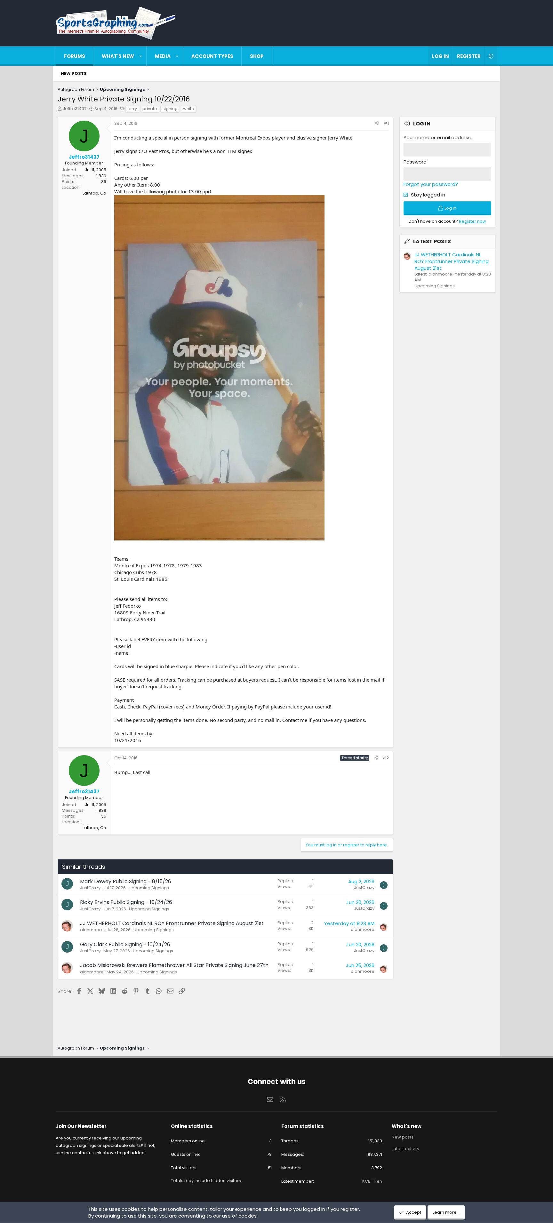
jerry (132, 109)
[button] (140, 56)
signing (170, 109)
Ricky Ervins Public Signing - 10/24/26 (126, 902)
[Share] (377, 123)
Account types (212, 56)
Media (163, 56)
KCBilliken (372, 1181)
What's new (118, 56)
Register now (472, 221)
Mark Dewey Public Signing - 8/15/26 (125, 881)
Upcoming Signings (149, 888)
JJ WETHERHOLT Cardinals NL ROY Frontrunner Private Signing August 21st (172, 923)
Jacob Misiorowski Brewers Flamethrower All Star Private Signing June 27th (174, 965)
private (149, 109)
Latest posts (432, 241)
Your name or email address (437, 137)
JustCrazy (90, 888)
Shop (257, 56)
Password (415, 161)
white (188, 109)
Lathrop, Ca (94, 193)
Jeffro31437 (74, 109)
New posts (74, 73)
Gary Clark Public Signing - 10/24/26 (125, 944)
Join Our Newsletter (81, 1126)
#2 (385, 758)
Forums (74, 56)
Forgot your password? (431, 184)
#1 (386, 123)
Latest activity (405, 1149)
